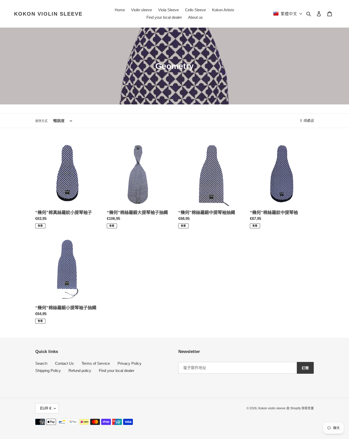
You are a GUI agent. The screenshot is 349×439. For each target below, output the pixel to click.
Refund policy (79, 370)
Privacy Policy (130, 363)
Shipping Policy (48, 370)
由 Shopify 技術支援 (300, 408)
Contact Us (64, 363)
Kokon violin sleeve (48, 14)
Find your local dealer (116, 370)
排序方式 (41, 121)
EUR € (45, 408)
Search (41, 363)
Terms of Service (96, 363)
